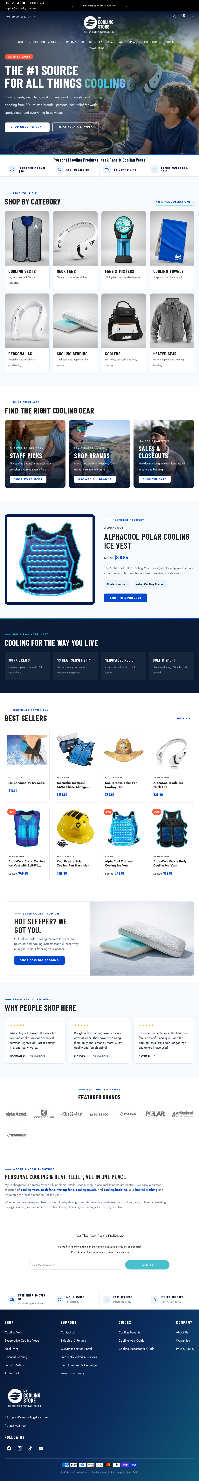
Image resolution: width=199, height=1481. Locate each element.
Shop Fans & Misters (75, 127)
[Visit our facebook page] (7, 3)
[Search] (191, 16)
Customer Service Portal (76, 1348)
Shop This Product (125, 598)
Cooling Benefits (129, 1332)
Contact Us (68, 1332)
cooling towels (86, 1189)
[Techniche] (16, 1136)
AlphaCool (12, 1373)
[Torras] (127, 1114)
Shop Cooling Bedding (39, 960)
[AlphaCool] (16, 1114)
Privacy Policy (185, 1348)
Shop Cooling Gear (27, 127)
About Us (182, 1332)
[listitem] (99, 5)
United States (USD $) (19, 16)
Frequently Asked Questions (79, 1357)
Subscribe (147, 1265)
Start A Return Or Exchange (79, 1365)
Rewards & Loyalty (73, 1373)
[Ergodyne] (71, 1114)
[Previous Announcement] (72, 5)
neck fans (48, 1189)
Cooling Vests (44, 42)
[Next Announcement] (126, 5)
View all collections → (175, 202)
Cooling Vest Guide (131, 1340)
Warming (97, 48)
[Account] (174, 16)
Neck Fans (11, 1348)
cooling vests (30, 1189)
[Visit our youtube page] (23, 3)
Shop (22, 42)
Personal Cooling (77, 42)
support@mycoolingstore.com (21, 8)
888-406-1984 (36, 3)
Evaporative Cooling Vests (22, 1340)
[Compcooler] (44, 1114)
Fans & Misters (110, 42)
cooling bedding (115, 1189)
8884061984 (18, 1425)
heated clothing (146, 1189)
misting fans (65, 1189)
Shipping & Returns (73, 1340)
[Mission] (99, 1114)
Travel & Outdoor (143, 42)
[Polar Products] (155, 1114)
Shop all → (185, 718)
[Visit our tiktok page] (18, 3)
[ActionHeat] (182, 1114)
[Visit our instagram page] (13, 3)
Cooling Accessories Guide (136, 1348)
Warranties (183, 1340)
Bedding (170, 42)
